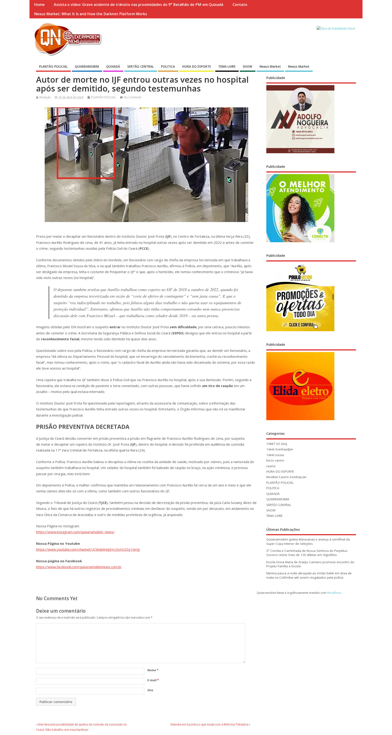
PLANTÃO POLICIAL (53, 66)
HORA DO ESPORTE (196, 66)
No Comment (132, 97)
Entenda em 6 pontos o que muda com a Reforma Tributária (209, 724)
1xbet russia (275, 455)
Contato (240, 4)
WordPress (334, 593)
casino (271, 466)
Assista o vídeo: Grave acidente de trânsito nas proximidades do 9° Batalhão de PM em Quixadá (138, 4)
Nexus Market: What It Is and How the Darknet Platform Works (90, 13)
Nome (152, 670)
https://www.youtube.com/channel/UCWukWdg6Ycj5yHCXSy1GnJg (88, 549)
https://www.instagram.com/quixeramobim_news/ (75, 532)
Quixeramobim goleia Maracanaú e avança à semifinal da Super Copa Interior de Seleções (308, 541)
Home (39, 4)
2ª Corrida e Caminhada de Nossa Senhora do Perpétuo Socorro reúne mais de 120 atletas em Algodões (307, 553)
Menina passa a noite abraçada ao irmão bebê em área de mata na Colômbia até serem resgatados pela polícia (309, 575)
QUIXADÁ (113, 66)
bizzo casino (275, 460)
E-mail (153, 680)
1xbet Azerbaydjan (279, 449)
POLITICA (168, 66)
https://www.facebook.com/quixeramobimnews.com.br (79, 567)
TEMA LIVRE (226, 66)
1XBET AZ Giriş (276, 444)
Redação (45, 97)
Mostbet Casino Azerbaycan (286, 477)
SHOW (247, 66)
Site (150, 690)
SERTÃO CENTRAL (140, 66)
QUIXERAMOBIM (87, 66)
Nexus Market (270, 66)
